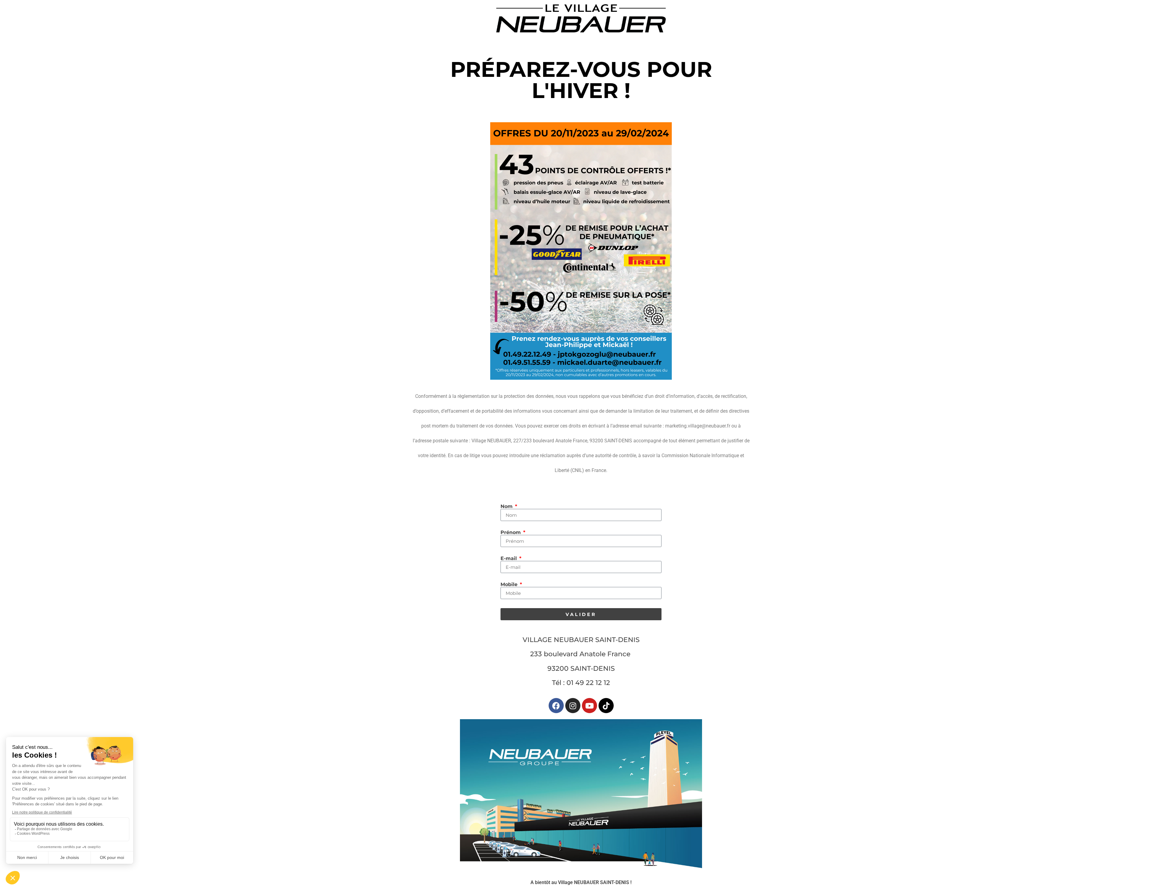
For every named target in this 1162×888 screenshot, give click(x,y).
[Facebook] (556, 705)
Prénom (511, 532)
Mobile (510, 584)
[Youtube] (589, 705)
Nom (507, 506)
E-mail (509, 558)
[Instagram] (572, 705)
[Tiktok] (606, 705)
